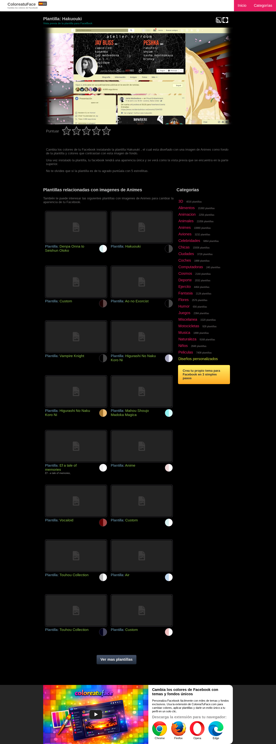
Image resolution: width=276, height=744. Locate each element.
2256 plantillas (206, 214)
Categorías (263, 5)
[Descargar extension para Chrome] (159, 728)
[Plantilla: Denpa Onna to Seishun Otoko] (76, 227)
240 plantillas (213, 267)
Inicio (242, 5)
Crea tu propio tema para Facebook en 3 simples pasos (201, 374)
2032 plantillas (202, 280)
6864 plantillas (211, 241)
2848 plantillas (199, 346)
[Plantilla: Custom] (76, 282)
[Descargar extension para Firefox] (178, 728)
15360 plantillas (206, 208)
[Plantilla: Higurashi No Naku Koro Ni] (142, 337)
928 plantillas (209, 326)
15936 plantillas (201, 247)
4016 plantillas (194, 201)
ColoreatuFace (23, 5)
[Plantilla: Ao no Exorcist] (142, 282)
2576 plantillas (199, 300)
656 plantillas (200, 306)
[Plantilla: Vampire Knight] (76, 337)
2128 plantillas (203, 293)
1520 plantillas (208, 319)
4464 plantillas (202, 287)
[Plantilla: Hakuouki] (142, 227)
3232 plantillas (202, 234)
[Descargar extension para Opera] (197, 728)
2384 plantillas (201, 313)
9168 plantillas (207, 339)
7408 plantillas (204, 352)
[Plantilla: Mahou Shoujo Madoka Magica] (142, 391)
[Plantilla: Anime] (142, 446)
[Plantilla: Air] (142, 556)
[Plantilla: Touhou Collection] (76, 556)
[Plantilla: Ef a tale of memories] (76, 446)
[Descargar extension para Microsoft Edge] (215, 728)
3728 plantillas (205, 254)
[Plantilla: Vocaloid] (76, 501)
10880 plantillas (202, 228)
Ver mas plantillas (116, 659)
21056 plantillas (205, 221)
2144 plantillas (203, 274)
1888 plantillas (202, 260)
